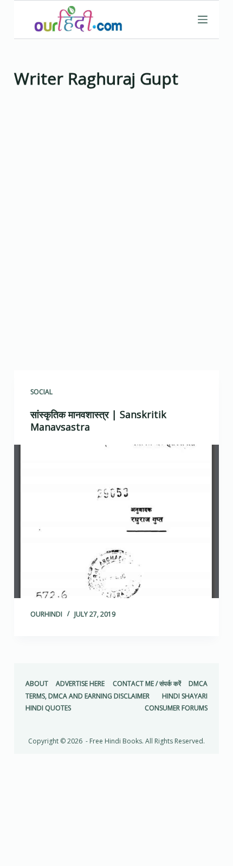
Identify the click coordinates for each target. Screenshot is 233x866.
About (36, 683)
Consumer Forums (176, 708)
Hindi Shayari (185, 696)
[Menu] (203, 19)
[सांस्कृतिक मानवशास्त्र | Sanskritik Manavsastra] (116, 522)
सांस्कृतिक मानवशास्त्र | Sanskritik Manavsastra (98, 420)
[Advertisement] (116, 233)
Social (41, 391)
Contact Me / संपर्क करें (147, 683)
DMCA (198, 683)
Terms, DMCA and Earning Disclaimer (87, 696)
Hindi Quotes (48, 708)
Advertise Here (80, 683)
